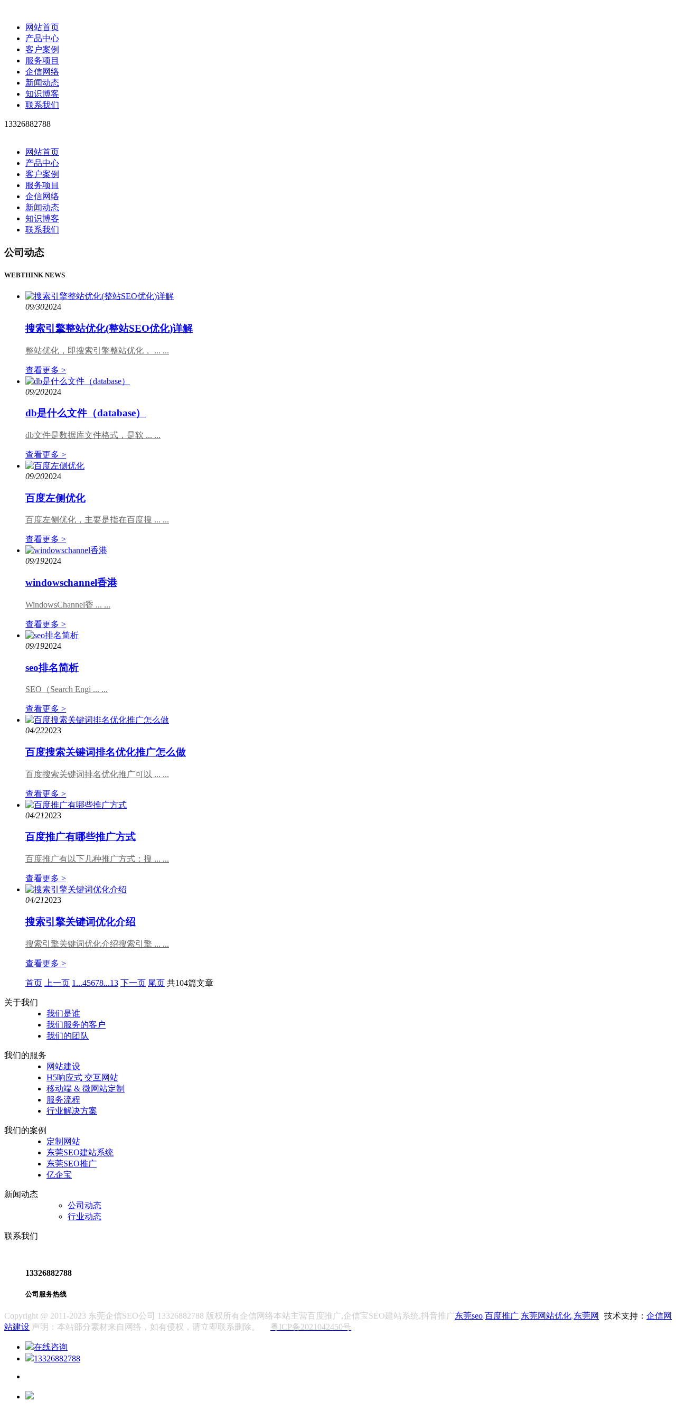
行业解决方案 (71, 1110)
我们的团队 (67, 1035)
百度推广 (502, 1315)
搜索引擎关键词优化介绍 (80, 921)
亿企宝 (59, 1174)
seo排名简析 (52, 667)
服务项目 (42, 60)
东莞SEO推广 (71, 1163)
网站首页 (42, 27)
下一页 (133, 982)
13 (114, 982)
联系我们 (42, 104)
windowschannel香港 (71, 582)
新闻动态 (42, 82)
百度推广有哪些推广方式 (80, 836)
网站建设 (63, 1066)
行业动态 (84, 1216)
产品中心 (42, 38)
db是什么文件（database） (85, 412)
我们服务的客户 (76, 1024)
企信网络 (42, 71)
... (79, 982)
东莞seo (469, 1315)
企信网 (659, 1315)
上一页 (57, 982)
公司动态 (84, 1205)
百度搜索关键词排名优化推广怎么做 (105, 752)
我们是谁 (63, 1013)
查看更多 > (45, 370)
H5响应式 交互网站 (82, 1077)
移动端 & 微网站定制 (85, 1088)
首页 (33, 982)
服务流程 (63, 1099)
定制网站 (63, 1141)
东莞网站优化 (546, 1315)
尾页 (156, 982)
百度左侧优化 (55, 497)
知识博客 (42, 93)
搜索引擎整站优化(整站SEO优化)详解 (109, 328)
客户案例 (42, 49)
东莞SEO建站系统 (80, 1152)
